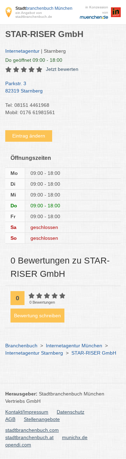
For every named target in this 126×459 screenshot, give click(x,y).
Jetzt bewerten (62, 69)
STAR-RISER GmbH (93, 353)
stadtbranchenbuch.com (32, 430)
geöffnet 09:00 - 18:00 (33, 60)
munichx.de (75, 437)
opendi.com (18, 444)
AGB (10, 419)
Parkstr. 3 (24, 87)
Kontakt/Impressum (26, 412)
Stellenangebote (42, 419)
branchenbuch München (43, 8)
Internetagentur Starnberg (34, 353)
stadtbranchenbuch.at (29, 437)
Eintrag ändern (28, 136)
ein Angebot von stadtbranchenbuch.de (33, 14)
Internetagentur (22, 51)
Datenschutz (70, 412)
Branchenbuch (21, 345)
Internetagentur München (74, 345)
